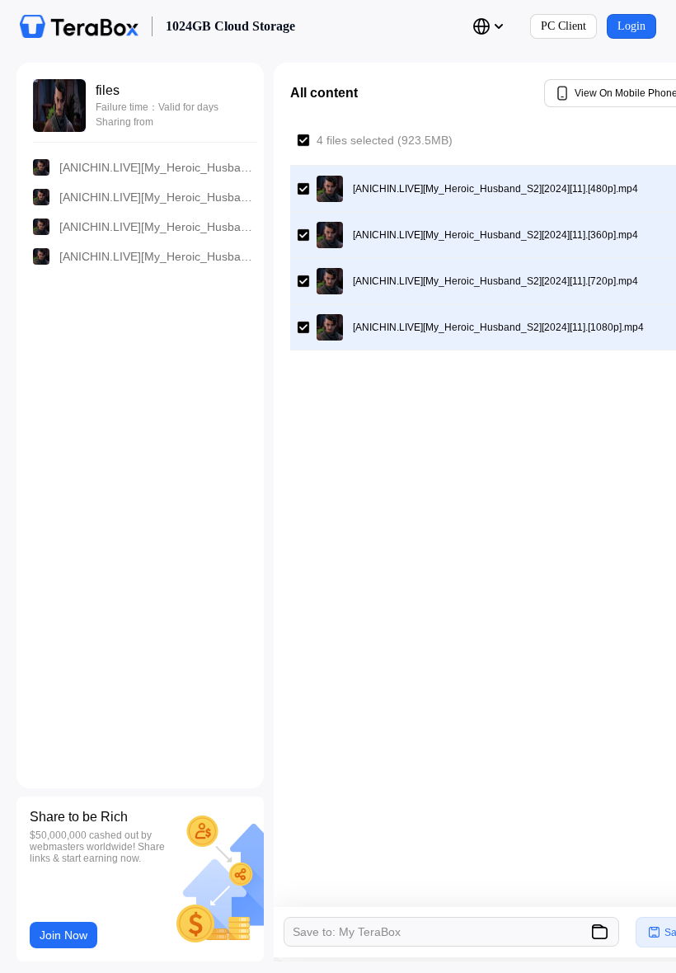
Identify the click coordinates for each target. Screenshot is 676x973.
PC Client (563, 26)
